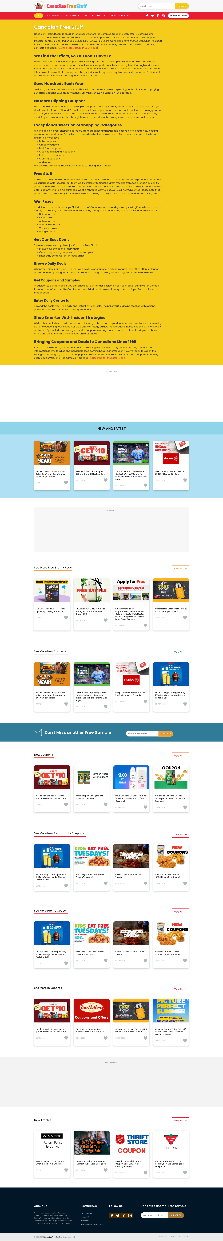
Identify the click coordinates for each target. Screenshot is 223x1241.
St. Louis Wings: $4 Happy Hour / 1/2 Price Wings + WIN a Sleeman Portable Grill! (170, 695)
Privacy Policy (172, 1236)
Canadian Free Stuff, (52, 1237)
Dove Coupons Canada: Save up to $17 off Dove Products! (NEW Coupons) (130, 798)
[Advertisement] (111, 393)
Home (39, 15)
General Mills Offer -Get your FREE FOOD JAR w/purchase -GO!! (171, 610)
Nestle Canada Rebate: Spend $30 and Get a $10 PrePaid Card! (91, 472)
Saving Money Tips (120, 15)
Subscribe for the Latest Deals (108, 358)
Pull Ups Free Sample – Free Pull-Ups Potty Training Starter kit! (51, 610)
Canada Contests (93, 15)
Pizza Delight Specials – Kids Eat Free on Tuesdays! (90, 875)
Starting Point (86, 1213)
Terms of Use (184, 1236)
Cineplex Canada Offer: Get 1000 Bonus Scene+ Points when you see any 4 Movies (170, 1032)
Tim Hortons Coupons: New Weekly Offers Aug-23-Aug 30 (90, 1030)
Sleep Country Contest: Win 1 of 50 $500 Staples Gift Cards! (170, 472)
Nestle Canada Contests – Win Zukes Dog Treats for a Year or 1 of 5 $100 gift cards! (51, 474)
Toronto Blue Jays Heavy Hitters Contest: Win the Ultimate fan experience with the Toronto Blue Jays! (130, 475)
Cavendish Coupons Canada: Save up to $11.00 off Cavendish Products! (170, 798)
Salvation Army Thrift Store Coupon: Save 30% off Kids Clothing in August (128, 1164)
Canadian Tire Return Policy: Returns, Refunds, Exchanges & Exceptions (169, 1164)
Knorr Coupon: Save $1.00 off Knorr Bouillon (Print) (89, 797)
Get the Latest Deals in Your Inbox (77, 47)
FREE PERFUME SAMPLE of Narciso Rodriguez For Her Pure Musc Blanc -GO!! (90, 611)
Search (182, 5)
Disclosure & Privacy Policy (92, 1224)
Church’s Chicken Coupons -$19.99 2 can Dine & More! (168, 875)
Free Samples (52, 15)
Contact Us (85, 1217)
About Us (162, 1236)
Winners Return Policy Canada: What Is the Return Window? (50, 1162)
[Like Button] (66, 483)
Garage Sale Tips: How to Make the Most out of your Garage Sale (91, 1162)
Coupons (71, 15)
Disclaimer (85, 1220)
